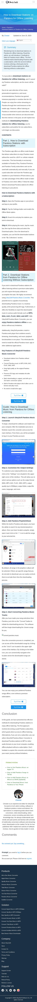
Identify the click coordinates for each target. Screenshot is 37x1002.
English (20, 40)
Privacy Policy (6, 955)
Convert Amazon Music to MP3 (11, 918)
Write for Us (5, 976)
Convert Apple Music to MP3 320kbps (13, 909)
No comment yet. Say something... (13, 843)
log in (19, 852)
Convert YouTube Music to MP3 (11, 921)
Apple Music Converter (8, 878)
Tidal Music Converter (8, 887)
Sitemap (4, 958)
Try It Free (17, 395)
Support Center (6, 970)
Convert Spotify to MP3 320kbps (11, 912)
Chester (6, 35)
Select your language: (8, 41)
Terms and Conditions (8, 952)
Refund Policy (6, 979)
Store (3, 946)
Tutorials (4, 973)
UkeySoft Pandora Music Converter (18, 298)
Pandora (9, 27)
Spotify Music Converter (9, 881)
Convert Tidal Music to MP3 (10, 924)
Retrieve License (7, 983)
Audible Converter (7, 899)
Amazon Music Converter (9, 884)
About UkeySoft (6, 943)
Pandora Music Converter (9, 896)
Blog (3, 961)
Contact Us (5, 949)
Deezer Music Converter (9, 890)
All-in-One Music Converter (10, 875)
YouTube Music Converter (9, 893)
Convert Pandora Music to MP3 (11, 927)
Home (4, 27)
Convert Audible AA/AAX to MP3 (11, 930)
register (29, 858)
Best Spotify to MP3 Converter (11, 915)
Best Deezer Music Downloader (11, 933)
